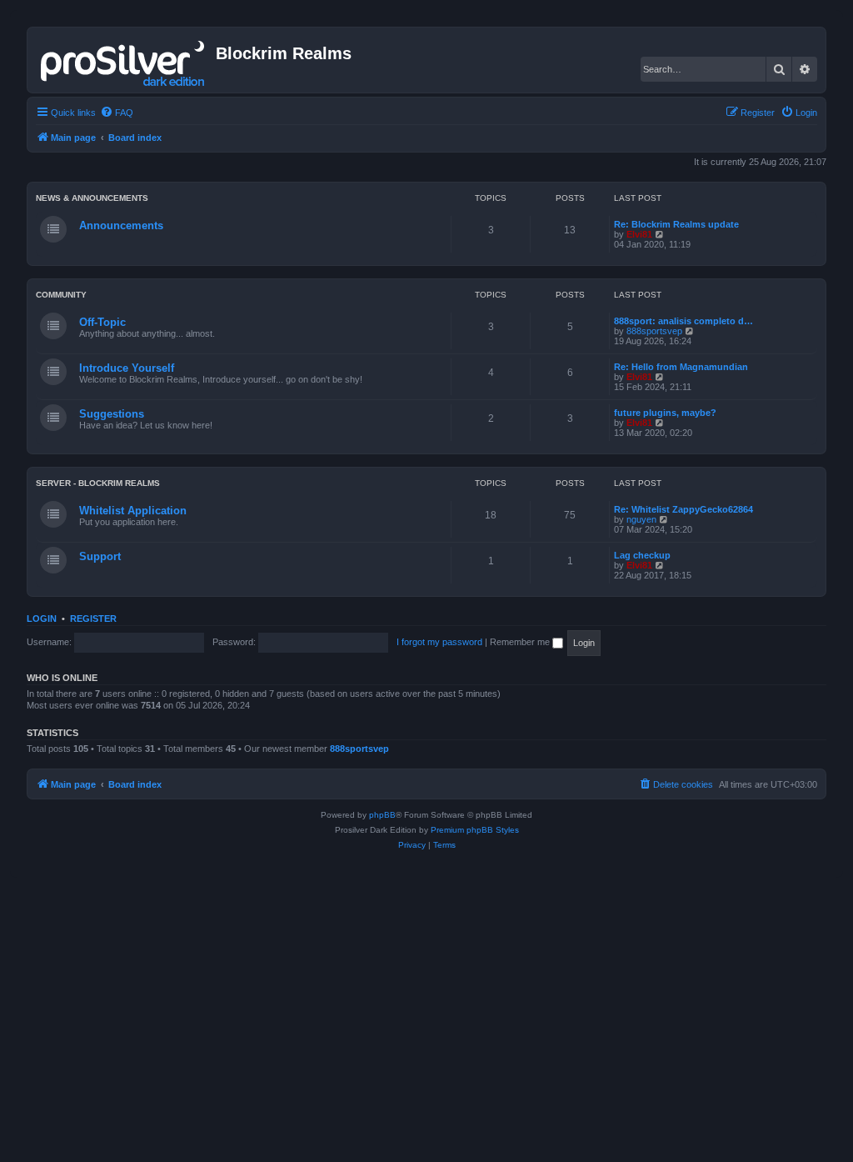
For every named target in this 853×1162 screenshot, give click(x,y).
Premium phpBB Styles (475, 829)
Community (61, 294)
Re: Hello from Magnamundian (681, 367)
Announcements (121, 225)
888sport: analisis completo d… (683, 321)
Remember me (521, 642)
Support (100, 556)
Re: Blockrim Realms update (676, 224)
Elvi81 (639, 234)
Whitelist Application (133, 510)
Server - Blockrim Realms (98, 483)
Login (42, 619)
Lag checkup (642, 555)
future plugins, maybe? (665, 413)
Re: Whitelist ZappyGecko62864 (683, 509)
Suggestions (111, 414)
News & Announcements (92, 198)
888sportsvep (654, 331)
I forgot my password (439, 642)
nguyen (641, 519)
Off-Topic (102, 322)
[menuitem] (116, 113)
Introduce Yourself (126, 368)
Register (93, 619)
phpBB (382, 814)
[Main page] (124, 60)
